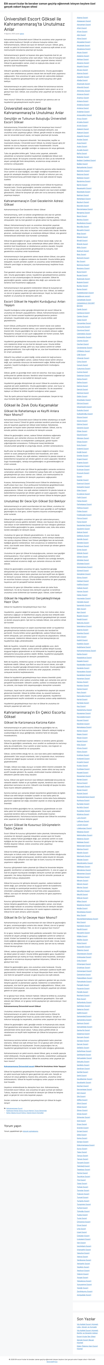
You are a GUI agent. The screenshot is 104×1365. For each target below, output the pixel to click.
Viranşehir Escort (84, 1250)
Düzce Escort (82, 417)
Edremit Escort (83, 428)
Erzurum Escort (83, 473)
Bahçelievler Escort (84, 167)
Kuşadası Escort (83, 811)
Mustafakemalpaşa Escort (87, 919)
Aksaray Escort (83, 63)
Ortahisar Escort (83, 968)
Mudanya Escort (83, 905)
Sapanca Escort (83, 1034)
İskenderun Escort (84, 626)
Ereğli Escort (82, 452)
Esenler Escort (83, 480)
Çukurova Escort (83, 369)
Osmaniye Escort (84, 975)
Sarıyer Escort (82, 1044)
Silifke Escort (82, 1100)
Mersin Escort (82, 884)
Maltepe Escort (83, 842)
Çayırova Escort (83, 330)
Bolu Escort (81, 254)
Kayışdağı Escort (83, 717)
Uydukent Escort (83, 1239)
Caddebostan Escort (85, 293)
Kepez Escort (82, 734)
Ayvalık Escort (82, 150)
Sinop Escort (82, 1114)
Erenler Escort (82, 456)
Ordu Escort (82, 961)
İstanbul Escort (83, 633)
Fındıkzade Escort (84, 515)
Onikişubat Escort (84, 957)
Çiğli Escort (81, 355)
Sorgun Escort (82, 1142)
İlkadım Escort (82, 616)
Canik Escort (82, 309)
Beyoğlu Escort (83, 227)
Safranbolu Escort (84, 1002)
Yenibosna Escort (84, 1260)
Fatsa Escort (82, 501)
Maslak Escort (82, 860)
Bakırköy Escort (83, 171)
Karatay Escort (83, 685)
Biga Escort (81, 234)
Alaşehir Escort (83, 77)
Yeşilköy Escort (83, 1267)
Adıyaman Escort (84, 25)
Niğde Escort (82, 936)
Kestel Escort (82, 741)
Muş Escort (81, 915)
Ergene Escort (82, 463)
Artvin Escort (82, 126)
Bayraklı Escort (83, 206)
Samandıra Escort (84, 1020)
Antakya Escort (83, 105)
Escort (79, 476)
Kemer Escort (82, 731)
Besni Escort (82, 216)
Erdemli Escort (83, 449)
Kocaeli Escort (82, 773)
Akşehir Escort (83, 66)
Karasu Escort (82, 682)
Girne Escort (82, 550)
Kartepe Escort (83, 703)
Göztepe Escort (83, 564)
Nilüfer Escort (82, 940)
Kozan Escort (82, 790)
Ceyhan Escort (83, 344)
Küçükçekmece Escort (86, 797)
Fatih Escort (82, 497)
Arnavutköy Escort (84, 115)
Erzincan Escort (83, 470)
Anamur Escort (83, 98)
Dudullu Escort (83, 410)
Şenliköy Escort (83, 1065)
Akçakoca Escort (83, 49)
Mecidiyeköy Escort (85, 863)
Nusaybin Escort (83, 947)
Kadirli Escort (82, 640)
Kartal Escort (82, 699)
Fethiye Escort (82, 508)
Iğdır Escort (81, 609)
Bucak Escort (82, 275)
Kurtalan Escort (83, 804)
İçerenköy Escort (83, 605)
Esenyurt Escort (83, 483)
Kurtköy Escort (83, 807)
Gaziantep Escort (84, 525)
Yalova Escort (82, 1257)
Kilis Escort (81, 745)
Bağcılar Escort (83, 157)
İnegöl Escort (82, 619)
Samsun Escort (83, 1023)
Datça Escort (82, 379)
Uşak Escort (82, 1232)
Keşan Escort (82, 738)
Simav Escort (82, 1110)
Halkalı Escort (82, 588)
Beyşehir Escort (83, 230)
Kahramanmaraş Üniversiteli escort (19, 1066)
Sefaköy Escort (83, 1048)
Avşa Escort (82, 143)
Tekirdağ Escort (83, 1166)
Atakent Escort (83, 129)
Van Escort (81, 1243)
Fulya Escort (82, 522)
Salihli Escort (82, 1013)
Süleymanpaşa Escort (86, 1145)
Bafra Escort (82, 153)
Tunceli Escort (82, 1197)
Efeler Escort (82, 431)
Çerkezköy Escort (84, 337)
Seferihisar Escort (84, 1051)
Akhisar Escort (83, 59)
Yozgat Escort (82, 1277)
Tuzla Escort (82, 1218)
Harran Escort (82, 591)
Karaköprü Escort (84, 675)
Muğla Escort (82, 908)
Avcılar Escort (82, 139)
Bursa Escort (82, 289)
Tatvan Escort (82, 1159)
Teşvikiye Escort (83, 1177)
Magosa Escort (83, 832)
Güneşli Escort (83, 571)
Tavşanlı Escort (83, 1163)
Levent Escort (82, 825)
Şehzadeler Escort (84, 1058)
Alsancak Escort (83, 84)
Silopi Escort (82, 1107)
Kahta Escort (82, 654)
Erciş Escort (81, 445)
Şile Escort (81, 1096)
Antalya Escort (83, 108)
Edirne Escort (82, 424)
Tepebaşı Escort (83, 1170)
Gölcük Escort (82, 553)
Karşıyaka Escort (83, 696)
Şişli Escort (81, 1121)
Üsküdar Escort (83, 1236)
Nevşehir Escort (83, 933)
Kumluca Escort (83, 800)
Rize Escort (81, 999)
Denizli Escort (82, 389)
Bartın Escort (82, 185)
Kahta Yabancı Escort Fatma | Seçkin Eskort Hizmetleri (25, 1113)
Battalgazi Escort (84, 199)
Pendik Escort (82, 992)
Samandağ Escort (84, 1016)
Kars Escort (81, 692)
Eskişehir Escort (83, 487)
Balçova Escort (83, 174)
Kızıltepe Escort (83, 769)
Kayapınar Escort (84, 713)
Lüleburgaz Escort (84, 828)
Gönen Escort (82, 557)
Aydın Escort (82, 146)
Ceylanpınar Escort (84, 348)
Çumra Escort (82, 372)
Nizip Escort (82, 943)
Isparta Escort (82, 630)
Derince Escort (83, 393)
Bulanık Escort (82, 282)
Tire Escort (81, 1180)
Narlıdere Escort (83, 926)
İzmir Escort (81, 637)
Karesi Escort (82, 689)
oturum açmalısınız (30, 1131)
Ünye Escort (82, 1225)
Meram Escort (82, 880)
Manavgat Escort (84, 846)
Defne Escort (82, 382)
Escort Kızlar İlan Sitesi (86, 1336)
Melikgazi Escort (83, 867)
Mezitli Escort (82, 894)
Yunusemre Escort (84, 1284)
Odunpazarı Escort (84, 954)
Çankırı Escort (82, 316)
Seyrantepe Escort (84, 1089)
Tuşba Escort (82, 1215)
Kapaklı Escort (82, 661)
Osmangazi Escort (84, 971)
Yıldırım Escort (83, 1274)
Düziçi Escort (82, 421)
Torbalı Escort (82, 1187)
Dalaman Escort (83, 375)
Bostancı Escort (83, 268)
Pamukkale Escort (84, 981)
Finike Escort (82, 511)
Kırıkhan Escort (83, 755)
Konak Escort (82, 779)
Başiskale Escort (83, 192)
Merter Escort (82, 887)
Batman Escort (83, 195)
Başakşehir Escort (84, 188)
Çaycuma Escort (83, 327)
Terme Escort (82, 1173)
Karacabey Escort (84, 672)
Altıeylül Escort (83, 87)
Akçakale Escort (83, 45)
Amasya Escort (83, 94)
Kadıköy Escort (83, 644)
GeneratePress (52, 1362)
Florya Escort (82, 518)
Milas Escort (82, 901)
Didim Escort (82, 396)
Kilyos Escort (82, 748)
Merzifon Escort (83, 891)
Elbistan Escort (83, 438)
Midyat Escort (82, 898)
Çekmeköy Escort (84, 334)
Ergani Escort (82, 459)
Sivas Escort (82, 1124)
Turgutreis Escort (84, 1204)
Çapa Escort (82, 320)
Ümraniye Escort (83, 1222)
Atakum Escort (83, 133)
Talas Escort (82, 1152)
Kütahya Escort (83, 814)
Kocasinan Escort (84, 776)
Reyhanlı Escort (83, 995)
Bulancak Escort (83, 279)
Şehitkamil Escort (84, 1055)
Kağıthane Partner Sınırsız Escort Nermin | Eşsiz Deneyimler (26, 1110)
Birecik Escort (82, 244)
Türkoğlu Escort (83, 1211)
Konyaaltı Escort (83, 786)
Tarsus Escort (82, 1156)
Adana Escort (82, 18)
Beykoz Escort (82, 220)
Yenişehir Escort (83, 1264)
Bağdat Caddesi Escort (86, 160)
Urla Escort (81, 1229)
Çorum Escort (82, 365)
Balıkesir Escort (83, 178)
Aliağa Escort (82, 80)
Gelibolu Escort (83, 536)
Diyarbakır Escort (84, 400)
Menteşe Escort (83, 877)
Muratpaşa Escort (84, 912)
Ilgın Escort (81, 612)
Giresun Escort (83, 546)
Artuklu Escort (82, 122)
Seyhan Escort (83, 1086)
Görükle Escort (83, 560)
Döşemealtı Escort (84, 407)
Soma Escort (82, 1138)
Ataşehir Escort (83, 136)
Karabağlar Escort (84, 665)
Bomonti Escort (83, 258)
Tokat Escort (82, 1183)
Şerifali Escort (82, 1072)
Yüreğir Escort (82, 1288)
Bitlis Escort (81, 247)
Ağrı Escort (81, 35)
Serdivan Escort (83, 1069)
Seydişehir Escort (84, 1082)
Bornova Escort (83, 265)
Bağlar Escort (82, 164)
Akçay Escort (82, 52)
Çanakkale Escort (84, 300)
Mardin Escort (82, 853)
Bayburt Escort (83, 202)
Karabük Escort (83, 668)
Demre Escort (82, 386)
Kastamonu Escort (84, 710)
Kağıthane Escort (84, 647)
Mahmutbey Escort (84, 835)
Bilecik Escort (82, 237)
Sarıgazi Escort (83, 1041)
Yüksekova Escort (84, 1281)
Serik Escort (82, 1076)
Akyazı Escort (82, 70)
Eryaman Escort (83, 466)
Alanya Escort (82, 73)
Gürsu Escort (82, 577)
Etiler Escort (82, 490)
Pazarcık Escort (83, 988)
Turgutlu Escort (83, 1201)
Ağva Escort (82, 38)
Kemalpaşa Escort (84, 727)
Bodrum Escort (83, 251)
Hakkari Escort (83, 581)
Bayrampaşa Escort (85, 209)
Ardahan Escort (83, 112)
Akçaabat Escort (83, 42)
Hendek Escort (83, 602)
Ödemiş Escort (83, 950)
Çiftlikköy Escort (83, 351)
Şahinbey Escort (83, 1006)
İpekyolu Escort (83, 623)
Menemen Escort (84, 874)
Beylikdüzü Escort (84, 223)
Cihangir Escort (83, 358)
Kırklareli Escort (83, 759)
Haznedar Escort (84, 598)
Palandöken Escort (84, 978)
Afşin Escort (82, 28)
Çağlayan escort (83, 296)
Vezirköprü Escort (84, 1246)
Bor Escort (81, 261)
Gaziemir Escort (83, 529)
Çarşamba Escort (84, 323)
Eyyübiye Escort (83, 494)
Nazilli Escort (82, 929)
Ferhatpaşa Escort (84, 504)
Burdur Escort (82, 286)
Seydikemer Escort (84, 1079)
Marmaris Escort (83, 856)
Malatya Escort (83, 839)
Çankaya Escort (83, 313)
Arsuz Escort (82, 119)
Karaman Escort (83, 678)
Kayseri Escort (83, 720)
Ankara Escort (82, 101)
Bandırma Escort (83, 181)
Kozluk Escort (82, 793)
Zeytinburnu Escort (84, 1291)
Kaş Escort (81, 706)
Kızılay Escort (82, 766)
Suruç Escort (82, 1149)
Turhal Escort (82, 1208)
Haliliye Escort (82, 584)
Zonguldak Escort (84, 1295)
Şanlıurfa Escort (83, 1030)
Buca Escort (82, 272)
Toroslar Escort (83, 1190)
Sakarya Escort (83, 1009)
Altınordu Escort (83, 91)
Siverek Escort (83, 1128)
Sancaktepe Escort (84, 1027)
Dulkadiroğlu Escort (85, 414)
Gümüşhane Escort (84, 567)
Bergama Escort (83, 213)
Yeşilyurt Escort (83, 1271)
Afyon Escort (82, 32)
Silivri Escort (82, 1103)
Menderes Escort (84, 870)
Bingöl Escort (82, 240)
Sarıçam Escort (83, 1037)
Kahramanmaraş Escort (14, 1108)
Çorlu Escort (82, 362)
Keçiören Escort (83, 724)
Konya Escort (82, 783)
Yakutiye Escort (83, 1253)
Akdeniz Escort (83, 56)
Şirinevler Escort (83, 1117)
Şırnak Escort (82, 1131)
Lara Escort (81, 818)
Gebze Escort (82, 532)
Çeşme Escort (82, 341)
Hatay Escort (82, 595)
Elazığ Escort (82, 435)
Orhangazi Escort (84, 964)
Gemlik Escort (82, 539)
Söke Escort (82, 1135)
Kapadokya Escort (84, 658)
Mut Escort (81, 922)
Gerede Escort (83, 543)
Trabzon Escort (83, 1194)
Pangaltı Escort (83, 985)
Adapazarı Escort (84, 21)
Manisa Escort (82, 849)
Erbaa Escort (82, 442)
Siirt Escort (81, 1093)
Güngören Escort (84, 574)
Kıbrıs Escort (82, 752)
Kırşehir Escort (83, 762)
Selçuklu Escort (83, 1062)
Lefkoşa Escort (83, 821)
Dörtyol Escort (82, 403)
